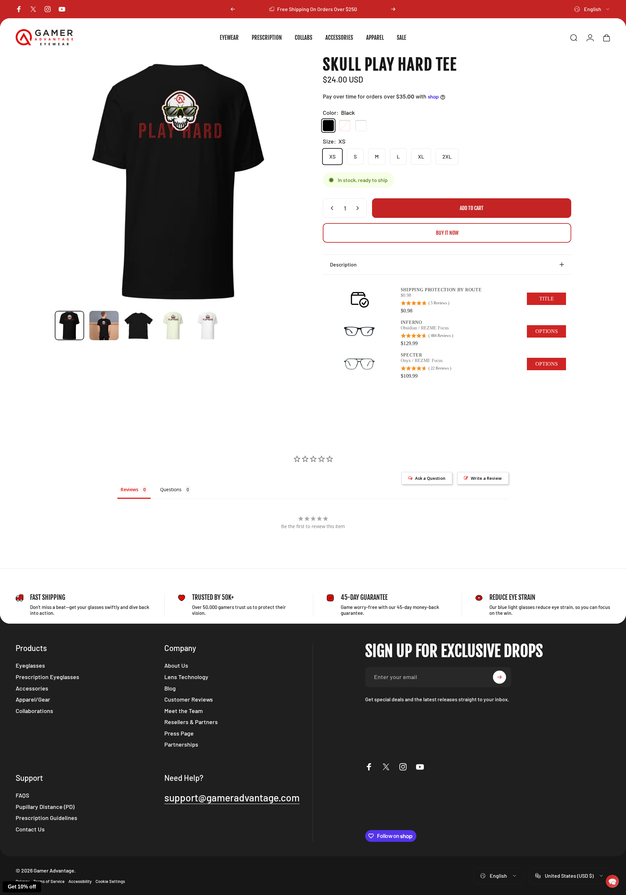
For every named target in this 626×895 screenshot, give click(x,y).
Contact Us (30, 829)
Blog (170, 688)
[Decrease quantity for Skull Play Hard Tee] (330, 208)
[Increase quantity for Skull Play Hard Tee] (358, 208)
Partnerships (181, 744)
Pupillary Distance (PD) (45, 806)
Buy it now (447, 233)
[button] (612, 881)
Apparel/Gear (33, 699)
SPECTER (411, 355)
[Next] (393, 9)
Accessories (32, 688)
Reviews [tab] (129, 489)
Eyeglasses (30, 665)
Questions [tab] (171, 489)
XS (332, 156)
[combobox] (592, 9)
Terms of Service (49, 881)
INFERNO (411, 322)
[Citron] (344, 125)
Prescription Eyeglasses (47, 676)
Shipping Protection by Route (441, 289)
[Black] (328, 125)
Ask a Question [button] (430, 478)
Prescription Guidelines (46, 817)
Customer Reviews (188, 699)
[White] (360, 125)
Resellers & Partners (191, 721)
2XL (447, 156)
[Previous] (233, 9)
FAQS (22, 795)
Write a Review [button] (486, 478)
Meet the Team (183, 710)
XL (421, 156)
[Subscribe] (499, 677)
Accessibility (80, 881)
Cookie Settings (110, 881)
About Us (176, 665)
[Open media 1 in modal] (179, 181)
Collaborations (34, 710)
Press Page (179, 733)
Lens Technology (186, 676)
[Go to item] (69, 325)
